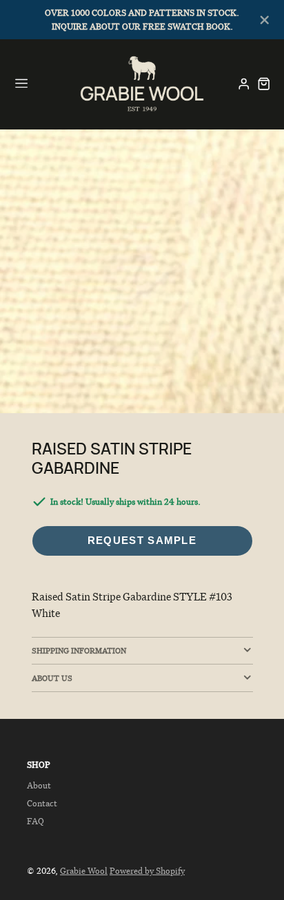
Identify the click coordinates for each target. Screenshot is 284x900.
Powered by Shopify (147, 871)
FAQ (35, 821)
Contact (42, 803)
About (39, 785)
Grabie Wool (84, 871)
